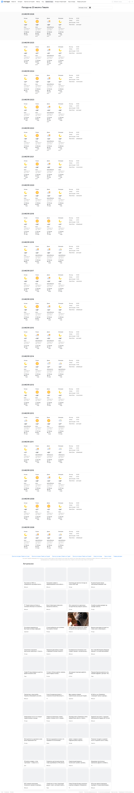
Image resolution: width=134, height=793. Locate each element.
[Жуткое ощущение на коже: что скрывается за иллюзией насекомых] (55, 734)
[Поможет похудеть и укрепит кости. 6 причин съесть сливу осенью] (100, 734)
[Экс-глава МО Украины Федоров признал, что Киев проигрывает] (100, 645)
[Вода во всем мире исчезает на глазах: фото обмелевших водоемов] (100, 622)
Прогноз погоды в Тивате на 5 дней (41, 556)
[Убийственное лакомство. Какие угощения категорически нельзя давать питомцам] (78, 622)
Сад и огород (107, 556)
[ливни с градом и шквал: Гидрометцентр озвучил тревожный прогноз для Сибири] (78, 734)
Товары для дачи (117, 556)
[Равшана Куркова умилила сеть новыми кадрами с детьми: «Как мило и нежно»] (100, 667)
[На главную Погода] (6, 1)
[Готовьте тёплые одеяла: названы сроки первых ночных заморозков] (55, 667)
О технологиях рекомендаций (104, 792)
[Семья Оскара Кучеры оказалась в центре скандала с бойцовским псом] (78, 778)
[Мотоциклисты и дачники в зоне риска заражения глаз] (33, 734)
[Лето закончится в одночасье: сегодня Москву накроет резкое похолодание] (78, 600)
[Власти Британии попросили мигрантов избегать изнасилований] (55, 600)
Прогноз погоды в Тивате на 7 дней (61, 556)
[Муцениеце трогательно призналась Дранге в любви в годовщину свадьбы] (100, 756)
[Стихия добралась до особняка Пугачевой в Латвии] (55, 622)
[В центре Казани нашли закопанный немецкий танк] (100, 578)
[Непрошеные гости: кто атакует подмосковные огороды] (33, 711)
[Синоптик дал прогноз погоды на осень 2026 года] (78, 578)
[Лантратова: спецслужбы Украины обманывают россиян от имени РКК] (33, 689)
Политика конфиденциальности (90, 792)
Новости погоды (98, 556)
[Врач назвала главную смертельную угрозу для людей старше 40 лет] (78, 689)
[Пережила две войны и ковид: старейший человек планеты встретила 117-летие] (55, 645)
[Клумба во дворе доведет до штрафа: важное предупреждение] (100, 600)
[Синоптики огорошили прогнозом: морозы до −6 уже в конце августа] (33, 645)
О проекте (81, 792)
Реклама (12, 792)
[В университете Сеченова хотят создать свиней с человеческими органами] (78, 645)
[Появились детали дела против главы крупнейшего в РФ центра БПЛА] (55, 756)
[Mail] (2, 1)
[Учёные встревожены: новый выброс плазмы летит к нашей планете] (55, 711)
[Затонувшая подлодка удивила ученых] (78, 667)
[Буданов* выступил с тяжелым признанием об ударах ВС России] (100, 711)
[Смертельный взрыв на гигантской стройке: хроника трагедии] (78, 756)
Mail (2, 792)
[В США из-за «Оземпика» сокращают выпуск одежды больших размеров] (100, 689)
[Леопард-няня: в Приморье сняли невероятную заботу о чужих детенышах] (78, 711)
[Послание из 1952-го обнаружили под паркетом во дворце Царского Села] (33, 578)
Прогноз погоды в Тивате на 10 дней (82, 556)
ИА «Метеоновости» (129, 792)
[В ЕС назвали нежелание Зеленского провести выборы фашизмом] (33, 778)
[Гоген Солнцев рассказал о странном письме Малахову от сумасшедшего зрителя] (55, 689)
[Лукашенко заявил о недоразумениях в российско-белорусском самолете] (55, 578)
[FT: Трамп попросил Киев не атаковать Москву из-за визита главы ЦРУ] (33, 600)
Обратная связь (114, 792)
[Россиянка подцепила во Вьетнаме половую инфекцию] (33, 622)
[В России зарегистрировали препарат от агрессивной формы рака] (100, 778)
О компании (6, 792)
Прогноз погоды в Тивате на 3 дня (20, 556)
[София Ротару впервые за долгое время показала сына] (33, 667)
